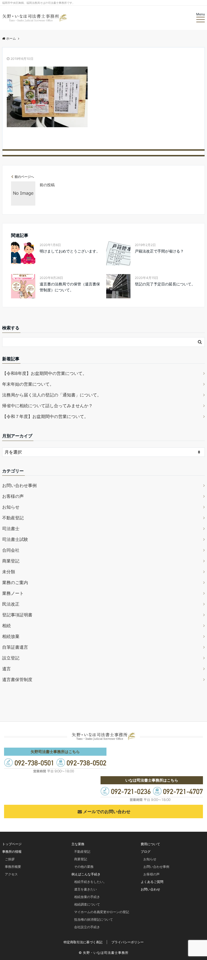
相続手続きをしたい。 (90, 882)
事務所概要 (13, 867)
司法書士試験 (15, 539)
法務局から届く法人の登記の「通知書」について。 (51, 395)
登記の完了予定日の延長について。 (165, 284)
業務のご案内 (15, 582)
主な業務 (77, 844)
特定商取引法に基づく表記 (83, 942)
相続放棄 (10, 636)
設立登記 (10, 658)
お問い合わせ (150, 889)
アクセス (11, 874)
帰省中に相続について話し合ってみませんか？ (47, 405)
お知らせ (10, 507)
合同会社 (10, 550)
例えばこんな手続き (86, 874)
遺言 (6, 668)
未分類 (8, 571)
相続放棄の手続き (87, 897)
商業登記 (10, 561)
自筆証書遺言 (15, 647)
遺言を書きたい (85, 889)
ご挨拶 (10, 859)
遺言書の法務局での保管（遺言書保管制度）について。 (70, 287)
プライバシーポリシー (127, 942)
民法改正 (10, 604)
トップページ (12, 844)
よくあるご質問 (152, 882)
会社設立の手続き (87, 927)
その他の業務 (84, 867)
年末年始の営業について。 (28, 384)
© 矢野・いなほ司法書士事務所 (104, 953)
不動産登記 (13, 517)
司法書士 (10, 528)
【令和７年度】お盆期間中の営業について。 (45, 416)
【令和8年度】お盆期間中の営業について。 (44, 373)
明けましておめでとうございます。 (70, 251)
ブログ (145, 852)
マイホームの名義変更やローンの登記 (101, 912)
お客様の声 (13, 496)
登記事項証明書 (17, 614)
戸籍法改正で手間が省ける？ (159, 251)
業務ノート (13, 593)
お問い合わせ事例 (19, 485)
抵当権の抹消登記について (93, 919)
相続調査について (87, 904)
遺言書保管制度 (17, 679)
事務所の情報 (12, 852)
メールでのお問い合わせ (106, 811)
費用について (150, 844)
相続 (6, 625)
